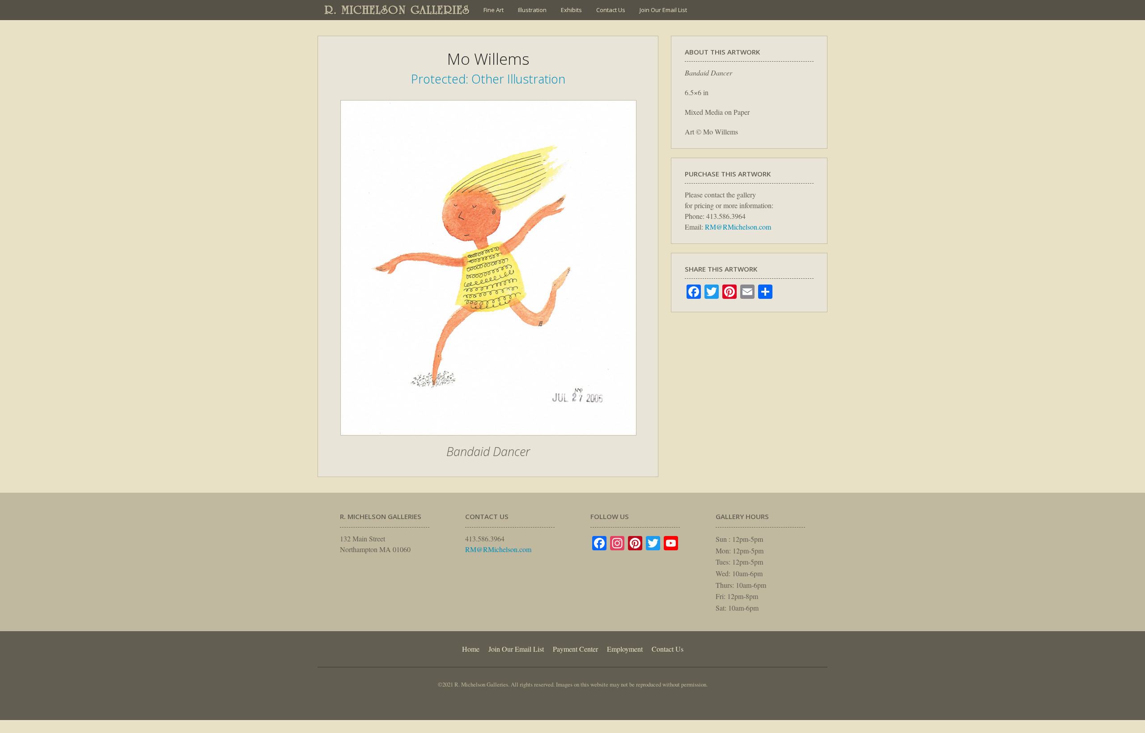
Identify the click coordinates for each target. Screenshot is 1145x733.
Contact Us (610, 10)
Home (470, 648)
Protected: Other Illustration (488, 79)
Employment (625, 648)
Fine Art (493, 10)
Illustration (532, 10)
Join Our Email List (663, 10)
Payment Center (575, 648)
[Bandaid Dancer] (488, 440)
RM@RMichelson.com (738, 226)
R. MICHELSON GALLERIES (397, 9)
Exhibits (571, 10)
